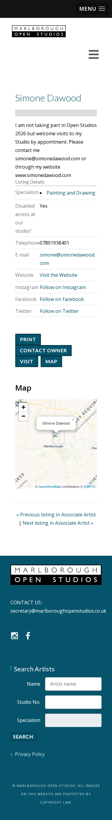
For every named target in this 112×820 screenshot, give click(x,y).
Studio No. (28, 702)
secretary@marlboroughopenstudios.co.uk (58, 611)
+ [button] (23, 407)
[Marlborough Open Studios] (39, 31)
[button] (92, 9)
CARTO (89, 486)
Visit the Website (58, 275)
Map (51, 361)
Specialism (28, 720)
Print (28, 339)
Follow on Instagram (63, 287)
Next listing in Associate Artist (58, 523)
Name (33, 684)
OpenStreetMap (49, 486)
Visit (26, 361)
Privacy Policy (30, 754)
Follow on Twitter (59, 311)
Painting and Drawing (71, 193)
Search (23, 736)
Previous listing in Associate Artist (56, 514)
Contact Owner (43, 350)
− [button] (23, 416)
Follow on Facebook (62, 299)
